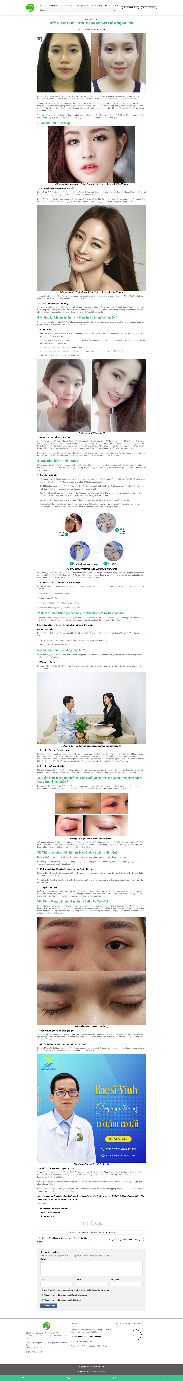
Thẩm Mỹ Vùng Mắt (91, 19)
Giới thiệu (52, 6)
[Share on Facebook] (83, 1224)
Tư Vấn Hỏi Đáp (97, 6)
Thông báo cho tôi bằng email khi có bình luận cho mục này (65, 1295)
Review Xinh (100, 1371)
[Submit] (114, 10)
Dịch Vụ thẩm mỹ (66, 6)
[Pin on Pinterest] (96, 1224)
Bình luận (44, 1259)
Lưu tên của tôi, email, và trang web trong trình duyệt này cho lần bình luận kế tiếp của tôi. (76, 1290)
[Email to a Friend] (91, 1224)
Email (78, 1280)
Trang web (115, 1280)
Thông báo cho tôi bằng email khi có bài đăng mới (62, 1300)
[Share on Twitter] (87, 1224)
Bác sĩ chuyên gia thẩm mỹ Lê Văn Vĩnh (56, 1208)
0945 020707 (83, 1337)
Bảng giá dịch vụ (83, 6)
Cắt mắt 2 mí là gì (47, 1216)
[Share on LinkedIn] (100, 1224)
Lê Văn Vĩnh (100, 29)
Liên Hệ (115, 6)
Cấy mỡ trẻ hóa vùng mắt (50, 1212)
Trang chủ (42, 6)
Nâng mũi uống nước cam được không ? (125, 1239)
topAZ (91, 1371)
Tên (42, 1280)
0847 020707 (95, 1337)
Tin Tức (107, 6)
